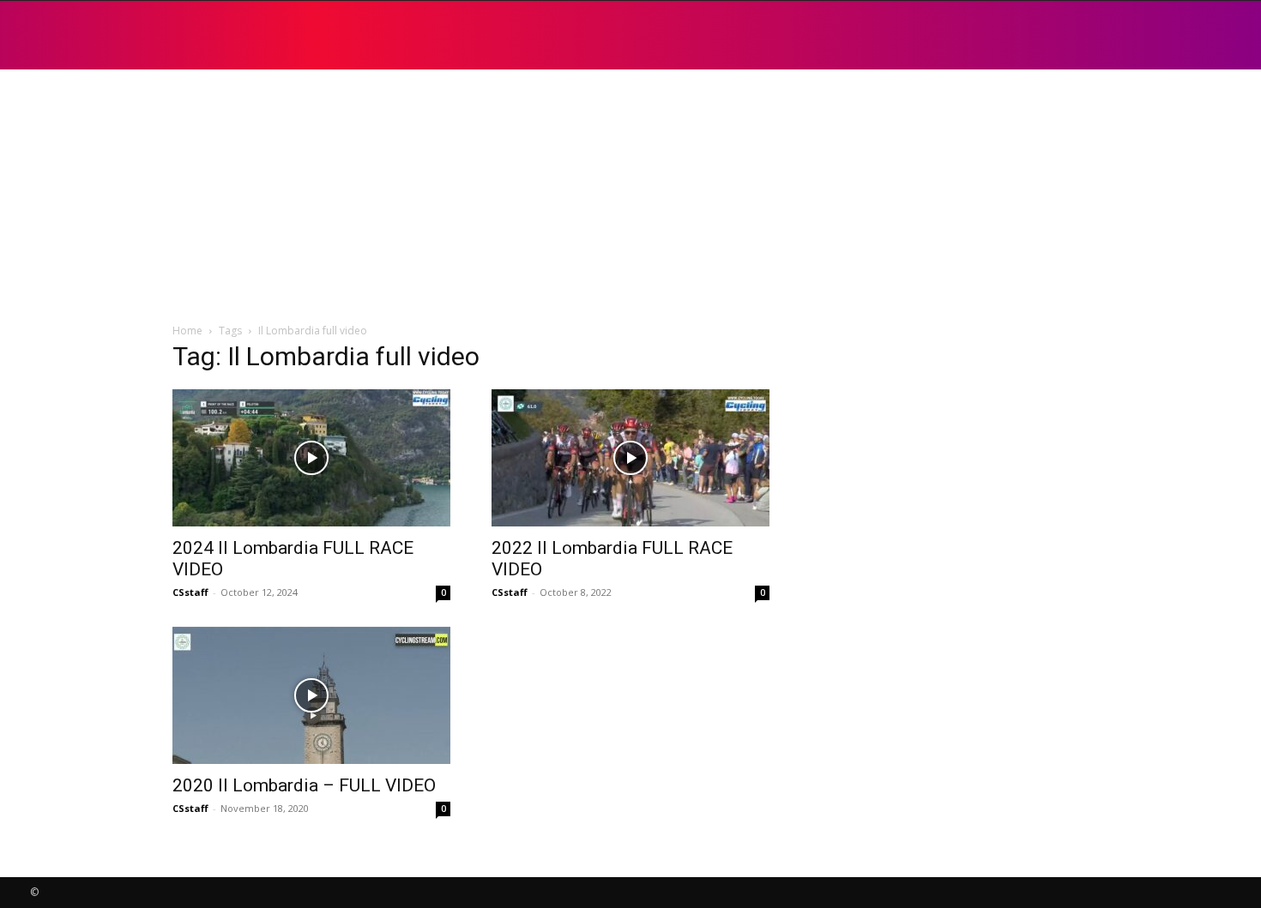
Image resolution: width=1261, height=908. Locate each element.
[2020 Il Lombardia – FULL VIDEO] (311, 695)
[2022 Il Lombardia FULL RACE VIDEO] (630, 457)
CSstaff (190, 592)
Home (187, 330)
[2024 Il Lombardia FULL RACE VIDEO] (311, 457)
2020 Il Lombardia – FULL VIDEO (304, 785)
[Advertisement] (630, 197)
